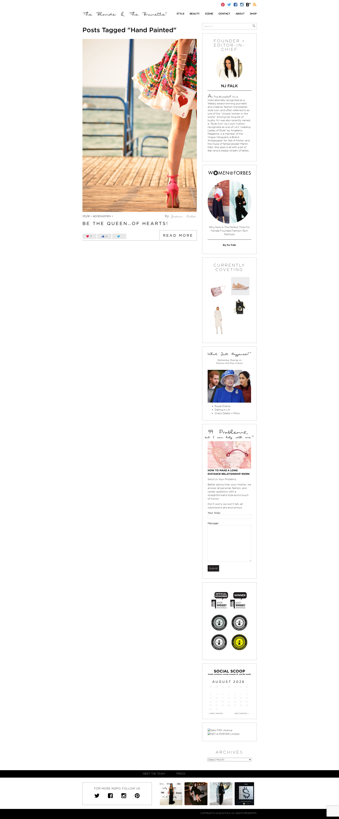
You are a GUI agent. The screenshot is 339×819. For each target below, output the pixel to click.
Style (86, 216)
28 (241, 705)
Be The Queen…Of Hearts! (125, 223)
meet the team (154, 773)
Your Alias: (214, 512)
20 (235, 701)
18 (223, 701)
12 (229, 698)
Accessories (102, 216)
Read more (178, 235)
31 (217, 709)
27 (235, 705)
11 (222, 698)
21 (241, 701)
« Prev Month (216, 713)
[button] (180, 14)
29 (247, 705)
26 (229, 705)
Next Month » (242, 713)
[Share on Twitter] (119, 236)
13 (235, 698)
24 (217, 705)
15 (247, 698)
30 (210, 709)
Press (180, 773)
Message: (213, 523)
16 (210, 701)
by (167, 216)
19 (229, 701)
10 (217, 698)
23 (210, 705)
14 (241, 698)
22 (247, 701)
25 (223, 705)
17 (217, 701)
